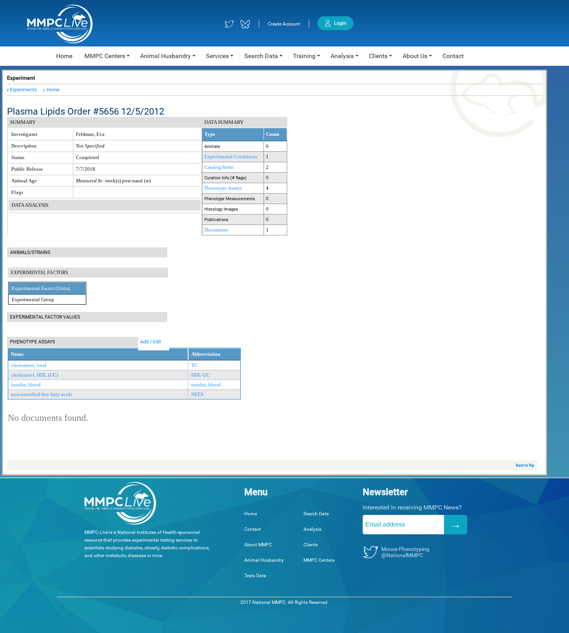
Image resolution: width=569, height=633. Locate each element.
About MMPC (258, 544)
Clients (310, 544)
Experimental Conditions (230, 157)
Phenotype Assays (223, 188)
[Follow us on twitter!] (229, 24)
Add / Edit (150, 342)
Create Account (284, 24)
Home (53, 90)
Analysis (312, 529)
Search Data (316, 513)
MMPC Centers (318, 560)
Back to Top (525, 465)
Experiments (23, 90)
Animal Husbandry (264, 560)
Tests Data (255, 575)
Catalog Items (218, 167)
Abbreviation (205, 354)
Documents (216, 230)
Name (17, 354)
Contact (252, 529)
